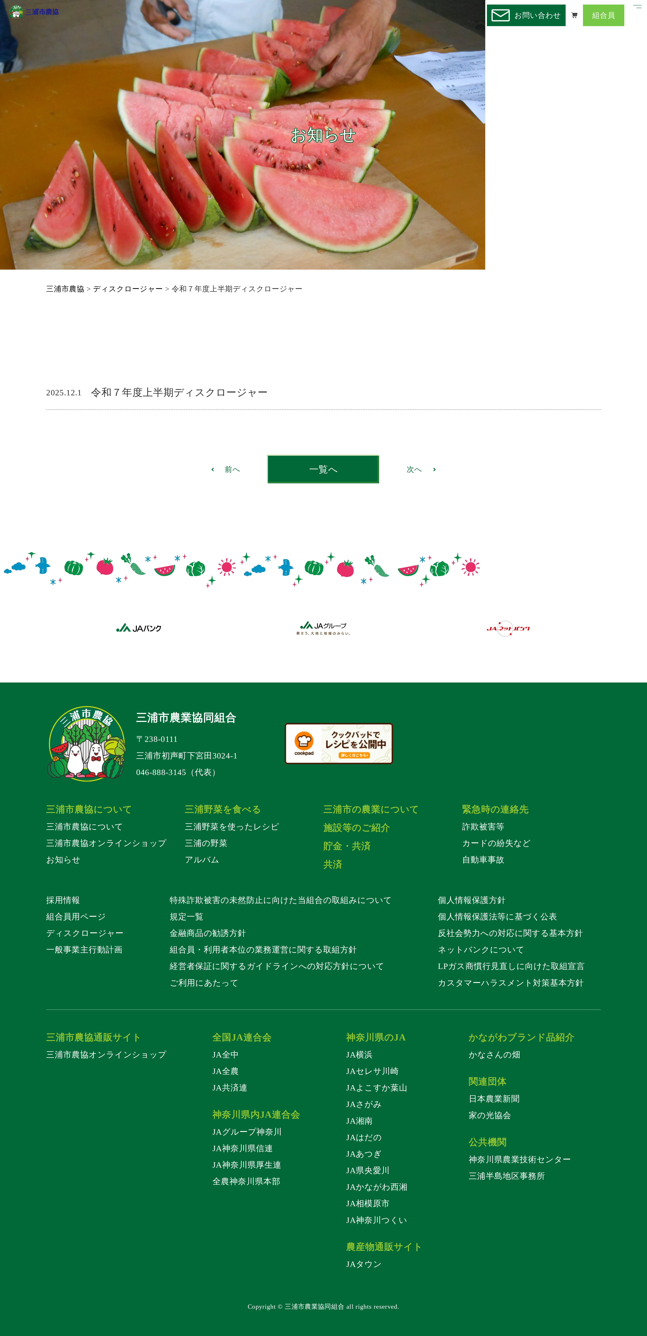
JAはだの (364, 1137)
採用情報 (63, 900)
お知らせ (63, 859)
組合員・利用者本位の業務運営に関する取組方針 (263, 949)
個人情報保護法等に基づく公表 (497, 916)
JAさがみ (364, 1104)
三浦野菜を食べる (223, 809)
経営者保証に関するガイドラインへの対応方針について (277, 966)
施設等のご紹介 (357, 828)
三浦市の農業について (371, 809)
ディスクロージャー (85, 933)
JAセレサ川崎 (372, 1071)
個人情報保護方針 (472, 900)
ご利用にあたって (204, 983)
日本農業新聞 (494, 1098)
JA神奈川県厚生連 (246, 1165)
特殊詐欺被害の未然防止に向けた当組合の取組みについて (281, 900)
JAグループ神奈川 (247, 1131)
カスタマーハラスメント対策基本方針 (511, 983)
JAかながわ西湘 (376, 1187)
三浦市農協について (84, 826)
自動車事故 (483, 859)
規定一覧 (187, 916)
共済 (333, 864)
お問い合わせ (537, 15)
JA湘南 (359, 1121)
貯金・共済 (347, 846)
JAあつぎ (364, 1154)
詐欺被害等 (483, 826)
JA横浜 (359, 1054)
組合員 (603, 15)
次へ (414, 469)
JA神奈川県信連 (242, 1148)
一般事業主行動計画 (84, 949)
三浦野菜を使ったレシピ (232, 826)
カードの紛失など (496, 843)
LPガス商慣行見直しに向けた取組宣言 (511, 966)
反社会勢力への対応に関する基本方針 (510, 933)
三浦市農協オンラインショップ (106, 843)
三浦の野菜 (206, 843)
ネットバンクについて (481, 949)
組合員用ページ (76, 916)
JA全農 (225, 1071)
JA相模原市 (368, 1203)
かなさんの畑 (494, 1054)
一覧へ (323, 469)
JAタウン (364, 1264)
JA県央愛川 (368, 1170)
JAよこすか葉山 (376, 1087)
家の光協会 (490, 1115)
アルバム (202, 859)
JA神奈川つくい (376, 1220)
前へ (232, 469)
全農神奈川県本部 (246, 1181)
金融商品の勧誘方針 (208, 933)
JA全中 (225, 1054)
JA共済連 (230, 1087)
